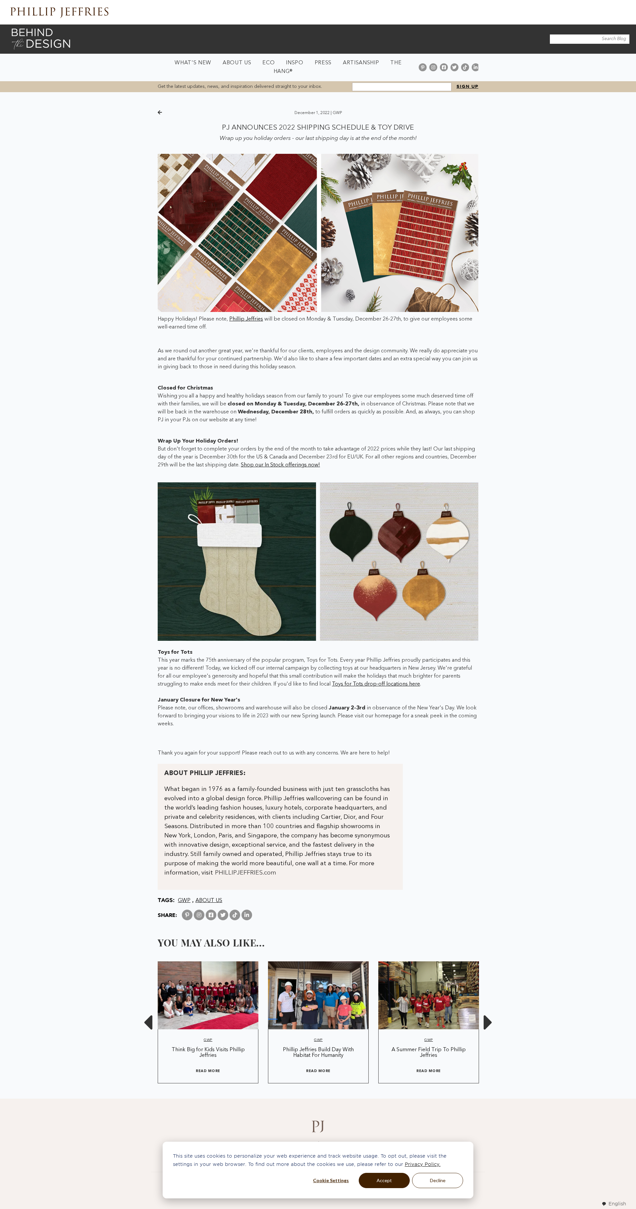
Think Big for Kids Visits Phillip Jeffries (208, 1052)
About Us (237, 63)
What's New (193, 63)
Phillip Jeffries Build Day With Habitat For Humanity (318, 1052)
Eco (268, 63)
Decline (438, 1180)
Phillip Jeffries (246, 319)
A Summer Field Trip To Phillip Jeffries (429, 1052)
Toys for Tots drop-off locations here (376, 684)
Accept (384, 1180)
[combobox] (613, 1204)
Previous (147, 1022)
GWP (337, 113)
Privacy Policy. (423, 1164)
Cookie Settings (331, 1180)
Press (323, 63)
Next (488, 1022)
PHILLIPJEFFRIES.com (245, 873)
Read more (208, 1071)
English (617, 1203)
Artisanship (361, 63)
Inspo (294, 63)
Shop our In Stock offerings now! (280, 465)
